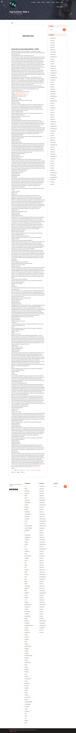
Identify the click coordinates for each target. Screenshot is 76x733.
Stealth (26, 690)
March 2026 (53, 49)
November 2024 (54, 72)
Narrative (26, 597)
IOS (25, 567)
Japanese (27, 569)
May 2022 (52, 105)
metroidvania (27, 585)
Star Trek (26, 685)
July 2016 (52, 181)
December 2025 (54, 56)
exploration (27, 539)
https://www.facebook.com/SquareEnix (22, 94)
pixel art (26, 618)
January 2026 (53, 54)
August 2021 (53, 107)
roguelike (26, 648)
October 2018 (53, 142)
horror (26, 560)
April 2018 (52, 149)
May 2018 (52, 147)
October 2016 (53, 174)
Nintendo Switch (28, 604)
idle (25, 562)
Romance (27, 657)
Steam (26, 692)
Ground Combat (28, 555)
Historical (27, 558)
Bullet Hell (27, 507)
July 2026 (52, 40)
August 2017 (53, 158)
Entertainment (27, 537)
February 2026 (53, 52)
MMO (26, 590)
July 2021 (41, 558)
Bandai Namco (28, 502)
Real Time (27, 636)
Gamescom (27, 551)
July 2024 (52, 82)
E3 (29, 46)
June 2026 (52, 42)
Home (10, 13)
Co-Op (26, 521)
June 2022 (52, 103)
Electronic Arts (28, 534)
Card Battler (27, 511)
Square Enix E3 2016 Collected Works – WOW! (25, 49)
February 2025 (53, 65)
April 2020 (52, 135)
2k (25, 486)
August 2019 (53, 137)
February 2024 (53, 91)
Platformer (27, 620)
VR (25, 718)
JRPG (26, 572)
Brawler (26, 504)
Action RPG (27, 490)
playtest (26, 627)
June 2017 (52, 163)
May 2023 (52, 98)
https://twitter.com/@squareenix (19, 93)
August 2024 (53, 79)
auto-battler (27, 500)
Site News (27, 671)
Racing (26, 634)
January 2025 (53, 68)
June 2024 (52, 84)
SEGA (26, 664)
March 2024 (53, 89)
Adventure (48, 2)
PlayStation (27, 623)
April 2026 (52, 47)
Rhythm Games (28, 646)
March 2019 (53, 140)
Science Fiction (60, 6)
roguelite (26, 650)
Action (26, 488)
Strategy (57, 2)
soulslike (26, 676)
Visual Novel (27, 711)
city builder (27, 518)
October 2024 (53, 75)
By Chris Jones (24, 46)
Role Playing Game (36, 46)
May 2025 (52, 61)
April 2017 (52, 167)
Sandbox (26, 660)
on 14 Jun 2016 (17, 46)
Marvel (26, 581)
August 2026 (53, 38)
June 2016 (52, 184)
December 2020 (54, 126)
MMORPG (27, 592)
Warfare (26, 720)
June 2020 (52, 133)
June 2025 (42, 507)
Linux (26, 576)
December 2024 (54, 70)
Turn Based (27, 706)
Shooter (52, 2)
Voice (26, 715)
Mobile (26, 595)
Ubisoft (26, 708)
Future (26, 548)
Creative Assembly (28, 525)
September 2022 (54, 100)
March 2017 (53, 170)
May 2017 (52, 165)
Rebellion (27, 639)
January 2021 (53, 123)
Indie (26, 565)
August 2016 (53, 179)
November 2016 (54, 172)
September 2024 (54, 77)
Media (26, 583)
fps (25, 546)
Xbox (26, 722)
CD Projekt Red (28, 514)
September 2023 (54, 96)
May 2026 (52, 45)
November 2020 (54, 128)
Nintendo (26, 602)
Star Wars (27, 687)
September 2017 (54, 156)
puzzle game (27, 632)
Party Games (27, 611)
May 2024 (52, 86)
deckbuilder (27, 530)
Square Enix (27, 683)
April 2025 (52, 63)
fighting (26, 544)
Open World (27, 606)
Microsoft (27, 588)
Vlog (26, 713)
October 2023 (53, 93)
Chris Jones (27, 516)
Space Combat (28, 678)
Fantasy (43, 2)
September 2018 (54, 144)
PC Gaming (33, 2)
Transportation (28, 704)
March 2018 (53, 151)
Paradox (26, 609)
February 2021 (53, 121)
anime (26, 497)
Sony (61, 2)
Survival (26, 699)
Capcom (26, 509)
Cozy (26, 523)
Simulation (27, 669)
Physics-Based (28, 616)
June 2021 (52, 112)
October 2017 (53, 154)
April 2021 (52, 116)
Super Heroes (27, 697)
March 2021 (53, 119)
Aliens (26, 495)
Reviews (26, 643)
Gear (26, 553)
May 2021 (52, 114)
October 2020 (53, 130)
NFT (26, 599)
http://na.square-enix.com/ (35, 466)
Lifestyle (38, 2)
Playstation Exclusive (29, 625)
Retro (26, 641)
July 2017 (41, 609)
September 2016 (54, 177)
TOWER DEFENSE (28, 701)
